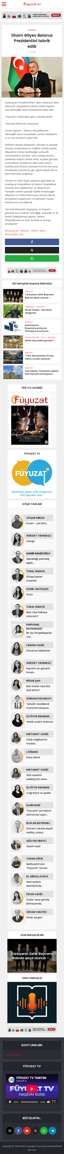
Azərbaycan (12, 230)
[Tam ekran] (53, 1101)
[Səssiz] (48, 1101)
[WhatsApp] (44, 1131)
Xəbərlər (32, 29)
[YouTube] (27, 1131)
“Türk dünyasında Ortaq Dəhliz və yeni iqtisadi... (39, 357)
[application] (32, 1089)
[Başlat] (10, 1101)
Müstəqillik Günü (15, 234)
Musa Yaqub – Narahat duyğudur (38, 311)
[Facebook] (18, 1131)
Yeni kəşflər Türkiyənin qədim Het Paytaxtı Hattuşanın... (42, 372)
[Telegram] (52, 1131)
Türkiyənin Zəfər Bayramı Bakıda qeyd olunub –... (39, 296)
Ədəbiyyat (29, 306)
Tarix (43, 337)
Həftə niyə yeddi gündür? (39, 340)
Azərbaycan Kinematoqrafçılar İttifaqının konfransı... (37, 328)
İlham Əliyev (39, 230)
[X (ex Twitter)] (35, 1131)
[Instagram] (10, 1131)
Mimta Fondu (13, 1054)
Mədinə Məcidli (32, 337)
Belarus (26, 230)
